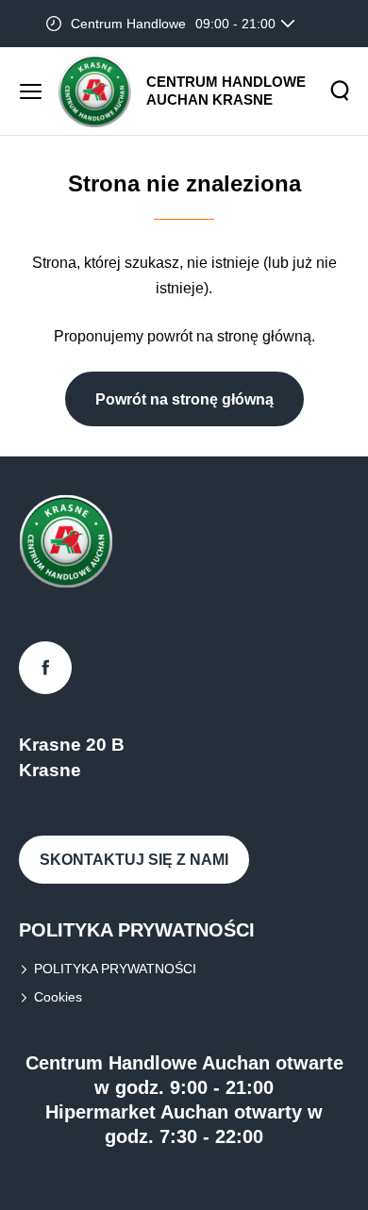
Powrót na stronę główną (184, 399)
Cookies (58, 996)
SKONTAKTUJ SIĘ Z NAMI (134, 860)
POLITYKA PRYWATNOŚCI (115, 968)
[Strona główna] (95, 91)
